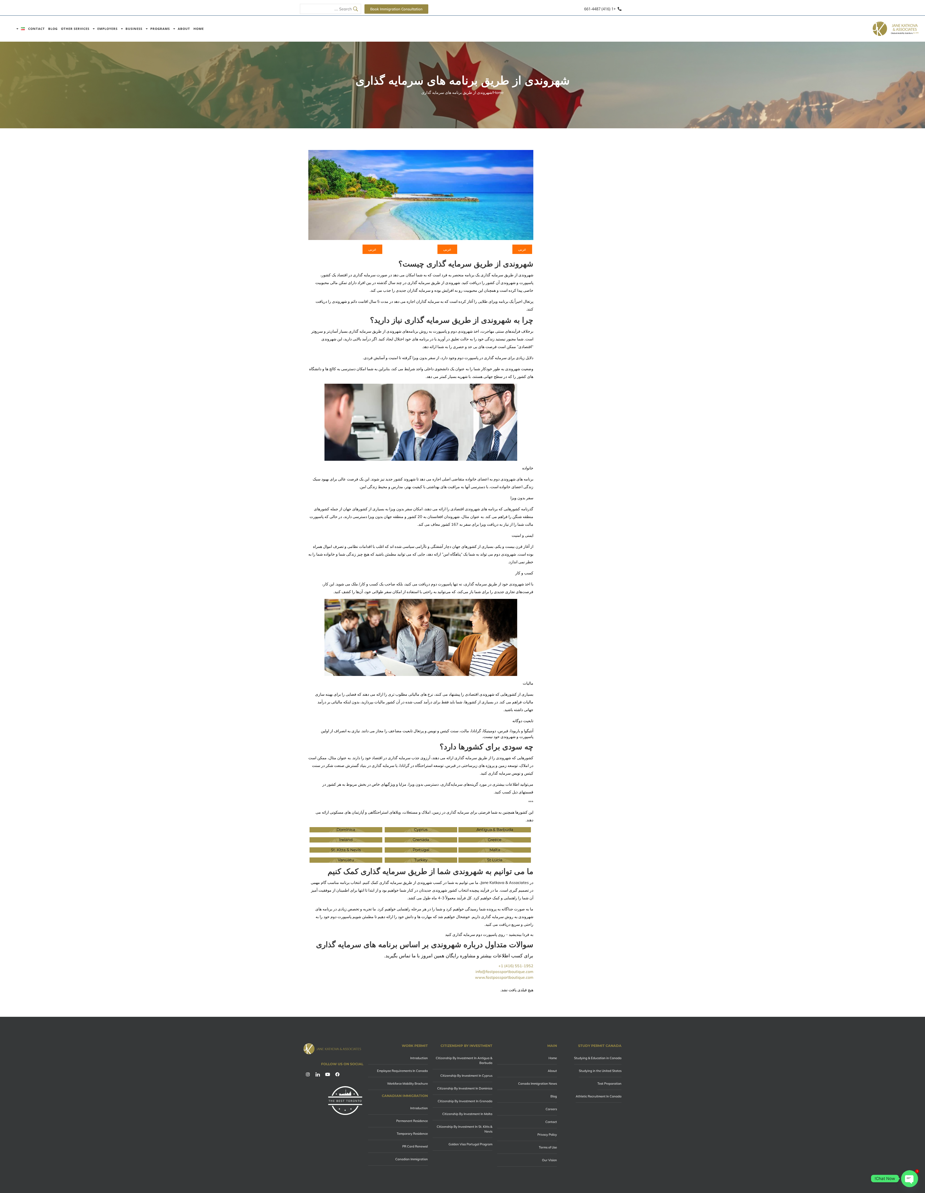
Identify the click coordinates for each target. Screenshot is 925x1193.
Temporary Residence (412, 1133)
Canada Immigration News (537, 1083)
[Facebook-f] (337, 1074)
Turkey (421, 860)
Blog (53, 29)
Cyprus (421, 829)
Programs (160, 29)
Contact (36, 29)
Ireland (346, 839)
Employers (107, 29)
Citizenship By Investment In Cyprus (466, 1075)
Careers (551, 1109)
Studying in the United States (600, 1071)
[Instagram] (308, 1074)
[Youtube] (327, 1074)
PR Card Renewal (415, 1146)
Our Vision (549, 1160)
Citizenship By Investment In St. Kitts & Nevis (464, 1129)
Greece (495, 839)
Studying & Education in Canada (597, 1058)
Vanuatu (346, 860)
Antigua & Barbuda (494, 829)
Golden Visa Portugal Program (470, 1144)
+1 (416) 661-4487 (600, 9)
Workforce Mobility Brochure (407, 1083)
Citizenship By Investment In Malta (467, 1114)
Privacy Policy (547, 1134)
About (184, 29)
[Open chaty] (909, 1178)
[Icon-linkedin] (317, 1074)
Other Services (75, 29)
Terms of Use (548, 1147)
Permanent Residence (412, 1121)
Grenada (421, 839)
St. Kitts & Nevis (346, 850)
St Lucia (494, 860)
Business (134, 29)
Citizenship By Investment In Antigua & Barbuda (464, 1060)
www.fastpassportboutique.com (504, 977)
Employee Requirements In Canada (402, 1071)
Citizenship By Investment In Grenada (465, 1101)
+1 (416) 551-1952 (515, 965)
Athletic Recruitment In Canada (598, 1096)
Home (198, 29)
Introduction (419, 1058)
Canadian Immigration (411, 1159)
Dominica (346, 829)
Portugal (421, 850)
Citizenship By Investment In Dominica (464, 1088)
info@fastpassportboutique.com (504, 971)
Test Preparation (609, 1083)
